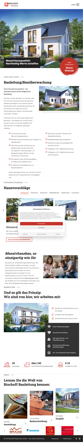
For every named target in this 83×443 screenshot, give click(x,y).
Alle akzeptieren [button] (41, 223)
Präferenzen (25, 234)
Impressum (57, 234)
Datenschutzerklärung (41, 234)
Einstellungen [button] (41, 227)
